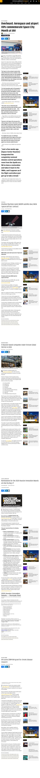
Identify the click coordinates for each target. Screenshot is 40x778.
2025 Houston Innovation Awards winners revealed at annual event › (9, 638)
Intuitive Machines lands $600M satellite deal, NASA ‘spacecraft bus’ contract (19, 205)
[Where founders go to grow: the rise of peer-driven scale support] (25, 289)
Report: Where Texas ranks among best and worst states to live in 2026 (33, 545)
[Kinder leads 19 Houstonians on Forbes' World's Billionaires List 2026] (25, 714)
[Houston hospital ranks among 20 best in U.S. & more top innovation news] (25, 532)
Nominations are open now (6, 518)
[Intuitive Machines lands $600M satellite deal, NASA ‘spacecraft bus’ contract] (11, 222)
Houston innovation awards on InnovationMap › (7, 639)
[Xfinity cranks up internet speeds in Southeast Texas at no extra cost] (25, 751)
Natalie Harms (5, 33)
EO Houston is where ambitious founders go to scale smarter (33, 295)
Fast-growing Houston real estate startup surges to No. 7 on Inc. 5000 (33, 393)
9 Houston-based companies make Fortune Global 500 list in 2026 (18, 346)
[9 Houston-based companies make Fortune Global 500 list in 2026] (11, 362)
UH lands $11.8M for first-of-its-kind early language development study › (10, 757)
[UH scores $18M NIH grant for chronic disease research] (11, 677)
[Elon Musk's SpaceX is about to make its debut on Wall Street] (25, 121)
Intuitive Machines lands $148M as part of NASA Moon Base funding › (9, 323)
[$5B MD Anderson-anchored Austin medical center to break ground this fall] (25, 259)
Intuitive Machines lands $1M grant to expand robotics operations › (9, 321)
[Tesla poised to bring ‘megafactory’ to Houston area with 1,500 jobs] (25, 406)
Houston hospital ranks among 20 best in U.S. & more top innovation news (33, 532)
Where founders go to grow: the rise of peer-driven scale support (33, 289)
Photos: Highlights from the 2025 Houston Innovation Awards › (9, 636)
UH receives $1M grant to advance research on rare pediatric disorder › (10, 755)
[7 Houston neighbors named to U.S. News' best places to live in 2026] (25, 78)
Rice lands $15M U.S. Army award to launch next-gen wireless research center (33, 538)
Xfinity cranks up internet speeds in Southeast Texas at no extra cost (33, 751)
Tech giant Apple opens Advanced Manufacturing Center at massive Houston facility (33, 252)
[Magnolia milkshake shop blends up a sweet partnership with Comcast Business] (25, 436)
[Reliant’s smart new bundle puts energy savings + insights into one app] (25, 443)
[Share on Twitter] (4, 39)
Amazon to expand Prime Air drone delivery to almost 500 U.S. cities (33, 265)
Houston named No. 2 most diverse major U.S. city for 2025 (33, 708)
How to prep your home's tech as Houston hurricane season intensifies (33, 581)
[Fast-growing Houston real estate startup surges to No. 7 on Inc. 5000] (25, 393)
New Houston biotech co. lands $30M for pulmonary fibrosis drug (33, 91)
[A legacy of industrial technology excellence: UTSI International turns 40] (25, 757)
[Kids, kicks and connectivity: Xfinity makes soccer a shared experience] (25, 430)
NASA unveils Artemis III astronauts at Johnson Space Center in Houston (33, 127)
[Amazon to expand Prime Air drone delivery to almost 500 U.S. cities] (25, 265)
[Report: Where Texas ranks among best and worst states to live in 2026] (25, 545)
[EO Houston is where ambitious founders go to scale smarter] (25, 296)
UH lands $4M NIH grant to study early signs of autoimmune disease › (9, 758)
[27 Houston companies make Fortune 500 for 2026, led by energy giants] (25, 114)
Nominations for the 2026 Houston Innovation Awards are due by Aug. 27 (20, 482)
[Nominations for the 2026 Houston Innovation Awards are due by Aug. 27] (11, 501)
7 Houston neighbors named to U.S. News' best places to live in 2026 (33, 78)
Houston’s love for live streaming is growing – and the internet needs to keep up (33, 744)
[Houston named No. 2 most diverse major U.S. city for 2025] (25, 708)
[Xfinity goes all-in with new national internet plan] (25, 568)
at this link (10, 579)
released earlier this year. (9, 103)
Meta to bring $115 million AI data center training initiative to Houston (33, 84)
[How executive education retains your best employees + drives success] (25, 302)
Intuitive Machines (6, 231)
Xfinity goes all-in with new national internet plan (32, 568)
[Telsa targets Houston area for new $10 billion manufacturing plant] (25, 400)
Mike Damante (3, 349)
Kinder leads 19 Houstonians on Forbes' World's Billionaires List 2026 (33, 714)
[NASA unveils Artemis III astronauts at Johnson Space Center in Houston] (25, 127)
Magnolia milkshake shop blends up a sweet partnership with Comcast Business (33, 436)
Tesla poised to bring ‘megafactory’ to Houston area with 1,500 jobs (33, 406)
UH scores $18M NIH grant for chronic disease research (16, 661)
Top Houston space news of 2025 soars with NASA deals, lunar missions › (10, 320)
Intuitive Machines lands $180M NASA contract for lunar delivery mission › (10, 324)
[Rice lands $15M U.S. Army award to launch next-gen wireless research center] (25, 538)
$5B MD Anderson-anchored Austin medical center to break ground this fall (33, 259)
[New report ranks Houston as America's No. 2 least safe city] (25, 721)
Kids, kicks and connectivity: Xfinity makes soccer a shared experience (33, 430)
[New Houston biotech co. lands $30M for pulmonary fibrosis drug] (25, 91)
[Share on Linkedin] (7, 39)
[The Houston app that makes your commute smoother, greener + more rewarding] (25, 575)
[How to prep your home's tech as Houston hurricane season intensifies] (25, 581)
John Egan (2, 208)
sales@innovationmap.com (6, 590)
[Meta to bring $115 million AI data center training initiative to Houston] (25, 84)
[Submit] (38, 1)
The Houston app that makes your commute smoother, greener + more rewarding (33, 575)
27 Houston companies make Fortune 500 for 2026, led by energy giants (33, 114)
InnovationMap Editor (4, 485)
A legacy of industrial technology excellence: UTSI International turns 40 (33, 757)
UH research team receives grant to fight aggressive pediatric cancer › (10, 754)
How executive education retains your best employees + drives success (33, 302)
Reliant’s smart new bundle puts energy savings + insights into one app (33, 441)
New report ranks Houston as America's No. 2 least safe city (33, 721)
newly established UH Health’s (6, 694)
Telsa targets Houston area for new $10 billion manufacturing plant (33, 400)
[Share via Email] (9, 39)
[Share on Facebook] (2, 39)
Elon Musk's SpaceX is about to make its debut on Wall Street (33, 121)
